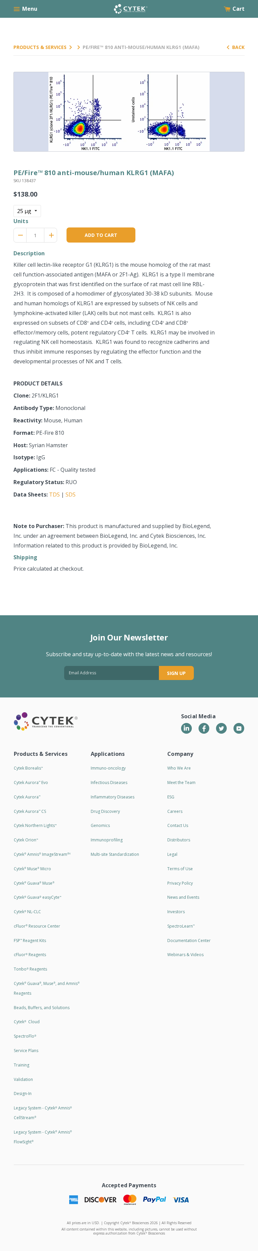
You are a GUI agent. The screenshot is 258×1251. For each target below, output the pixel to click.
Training (21, 1065)
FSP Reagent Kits (30, 940)
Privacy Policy (180, 883)
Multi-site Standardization (115, 854)
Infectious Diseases (109, 782)
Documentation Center (189, 940)
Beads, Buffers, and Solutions (42, 1007)
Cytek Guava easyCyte (37, 897)
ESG (170, 797)
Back (238, 47)
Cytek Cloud (27, 1022)
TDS (54, 494)
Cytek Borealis (28, 768)
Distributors (178, 840)
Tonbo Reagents (30, 969)
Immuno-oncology (108, 768)
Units (20, 221)
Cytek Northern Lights (35, 825)
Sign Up (176, 673)
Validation (23, 1079)
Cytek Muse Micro (32, 869)
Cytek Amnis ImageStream (42, 854)
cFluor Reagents (30, 954)
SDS (71, 494)
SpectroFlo (25, 1036)
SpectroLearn (181, 926)
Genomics (100, 825)
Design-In (23, 1093)
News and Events (183, 897)
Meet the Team (181, 782)
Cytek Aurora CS (30, 811)
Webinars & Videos (185, 954)
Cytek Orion (26, 840)
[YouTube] (238, 728)
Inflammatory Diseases (112, 797)
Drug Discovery (105, 811)
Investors (176, 912)
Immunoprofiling (107, 840)
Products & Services (40, 47)
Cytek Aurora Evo (31, 782)
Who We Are (179, 768)
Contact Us (177, 825)
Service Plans (26, 1050)
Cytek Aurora (27, 797)
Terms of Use (180, 869)
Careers (174, 811)
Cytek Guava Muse (34, 883)
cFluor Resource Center (37, 926)
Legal (172, 854)
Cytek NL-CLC (27, 912)
